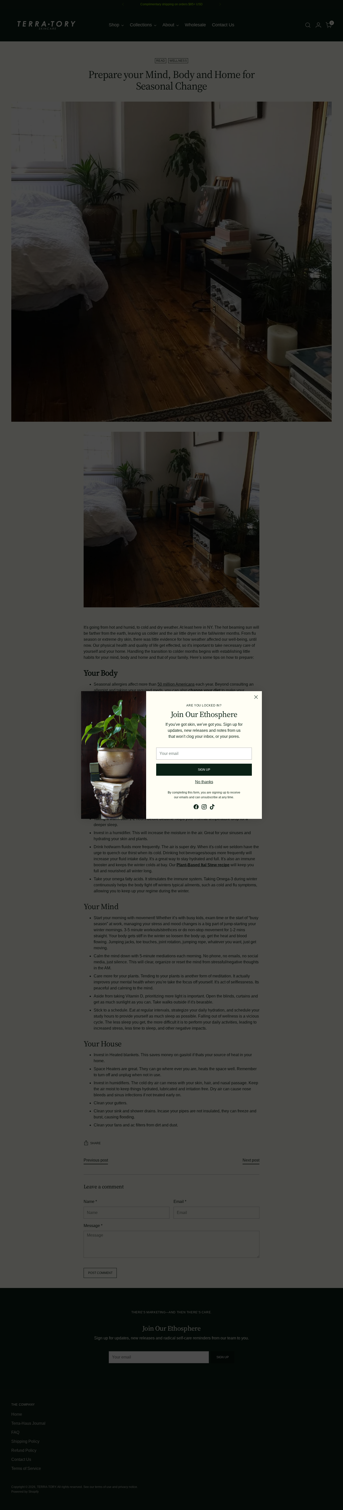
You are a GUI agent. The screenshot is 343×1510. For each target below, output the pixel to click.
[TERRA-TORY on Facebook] (196, 808)
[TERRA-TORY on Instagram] (204, 808)
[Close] (256, 697)
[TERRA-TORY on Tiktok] (212, 808)
